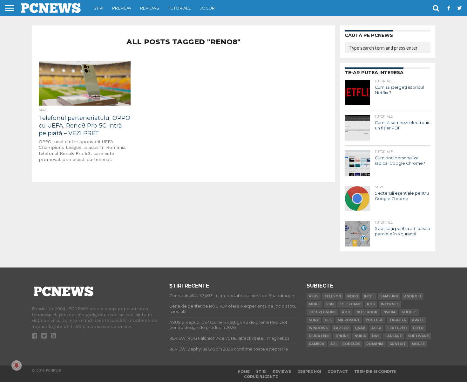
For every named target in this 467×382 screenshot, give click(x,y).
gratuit (397, 344)
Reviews (149, 7)
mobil (314, 304)
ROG (371, 304)
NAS (375, 336)
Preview (121, 7)
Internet (390, 304)
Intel (369, 296)
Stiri (98, 7)
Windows (318, 328)
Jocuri (208, 7)
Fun (330, 304)
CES (328, 320)
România (374, 344)
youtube (374, 320)
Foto (418, 328)
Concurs (351, 344)
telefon (332, 296)
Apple (418, 320)
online (342, 336)
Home (244, 371)
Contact (338, 371)
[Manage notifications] (16, 365)
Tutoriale (179, 7)
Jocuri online (322, 312)
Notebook (366, 312)
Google (409, 312)
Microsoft (349, 320)
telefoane (350, 304)
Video (352, 296)
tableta (397, 320)
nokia (360, 336)
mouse (418, 344)
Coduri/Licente (261, 376)
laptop (341, 328)
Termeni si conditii (375, 371)
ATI (333, 344)
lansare (393, 336)
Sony (314, 320)
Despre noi (309, 371)
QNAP (360, 328)
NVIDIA (389, 312)
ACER (376, 328)
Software (418, 336)
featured (397, 328)
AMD (346, 312)
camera (316, 344)
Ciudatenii (319, 336)
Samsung (389, 296)
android (412, 296)
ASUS (313, 296)
